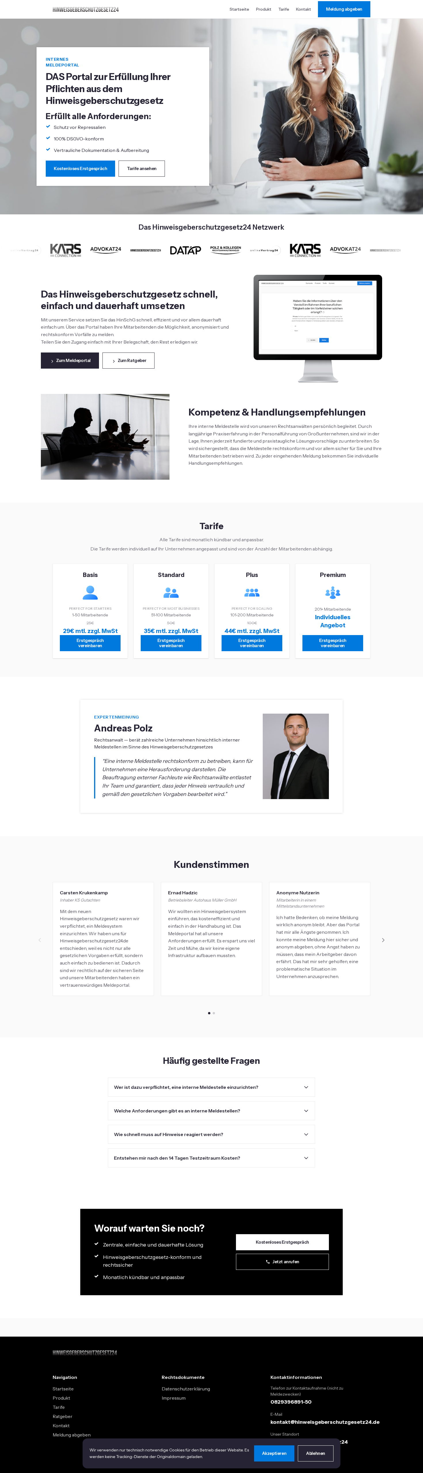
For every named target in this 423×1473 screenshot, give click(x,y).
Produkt (263, 9)
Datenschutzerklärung (186, 1389)
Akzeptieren (274, 1453)
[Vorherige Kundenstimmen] (40, 940)
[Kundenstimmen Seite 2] (214, 1013)
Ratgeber (63, 1416)
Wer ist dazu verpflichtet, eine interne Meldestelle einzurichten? (186, 1087)
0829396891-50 (291, 1402)
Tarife (283, 9)
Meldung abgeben (344, 9)
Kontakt (303, 9)
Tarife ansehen (141, 168)
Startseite (239, 9)
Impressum (174, 1398)
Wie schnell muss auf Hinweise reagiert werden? (168, 1134)
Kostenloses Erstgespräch (80, 168)
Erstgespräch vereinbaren (90, 643)
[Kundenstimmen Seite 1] (209, 1013)
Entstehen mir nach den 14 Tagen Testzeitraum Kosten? (177, 1158)
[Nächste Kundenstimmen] (383, 940)
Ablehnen (315, 1453)
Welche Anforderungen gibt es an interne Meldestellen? (177, 1111)
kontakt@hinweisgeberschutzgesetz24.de (325, 1422)
